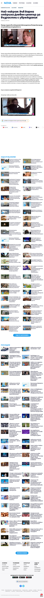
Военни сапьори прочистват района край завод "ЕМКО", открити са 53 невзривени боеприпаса (15, 276)
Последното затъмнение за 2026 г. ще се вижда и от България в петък (15, 224)
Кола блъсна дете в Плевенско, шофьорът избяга (14, 312)
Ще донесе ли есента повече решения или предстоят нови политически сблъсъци (14, 319)
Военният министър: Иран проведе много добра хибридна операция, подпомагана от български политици (15, 328)
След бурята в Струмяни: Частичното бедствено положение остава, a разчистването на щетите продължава (15, 182)
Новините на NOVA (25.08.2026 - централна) (14, 489)
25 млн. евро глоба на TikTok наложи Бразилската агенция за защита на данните (15, 523)
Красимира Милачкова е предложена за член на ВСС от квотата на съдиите (36, 298)
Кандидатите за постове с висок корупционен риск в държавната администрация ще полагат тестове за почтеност (15, 247)
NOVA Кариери (37, 569)
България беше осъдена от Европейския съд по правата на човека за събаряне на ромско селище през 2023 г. (15, 268)
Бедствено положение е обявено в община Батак (36, 211)
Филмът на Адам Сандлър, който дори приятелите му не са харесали (15, 447)
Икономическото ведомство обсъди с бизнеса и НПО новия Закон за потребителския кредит (37, 225)
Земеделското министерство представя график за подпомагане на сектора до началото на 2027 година (15, 190)
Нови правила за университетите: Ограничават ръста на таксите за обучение (14, 285)
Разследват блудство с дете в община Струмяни (37, 260)
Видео (3, 569)
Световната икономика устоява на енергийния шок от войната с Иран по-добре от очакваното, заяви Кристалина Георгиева (36, 376)
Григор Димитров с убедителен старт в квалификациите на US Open (36, 464)
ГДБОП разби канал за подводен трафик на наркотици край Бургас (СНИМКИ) (36, 239)
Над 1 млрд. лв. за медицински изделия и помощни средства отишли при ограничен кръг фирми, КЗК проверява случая (37, 277)
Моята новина (5, 568)
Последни (4, 564)
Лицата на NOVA (16, 566)
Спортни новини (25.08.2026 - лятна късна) (14, 441)
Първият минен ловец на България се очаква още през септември (14, 305)
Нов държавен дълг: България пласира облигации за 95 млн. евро (15, 261)
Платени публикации (35, 591)
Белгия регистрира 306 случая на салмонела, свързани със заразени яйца (15, 514)
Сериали (25, 568)
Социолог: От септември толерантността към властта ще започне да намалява (14, 197)
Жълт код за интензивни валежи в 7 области (14, 173)
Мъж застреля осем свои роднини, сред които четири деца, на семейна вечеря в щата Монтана (15, 392)
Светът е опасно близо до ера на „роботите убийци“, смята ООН (15, 425)
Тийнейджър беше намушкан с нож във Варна (15, 357)
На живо (35, 3)
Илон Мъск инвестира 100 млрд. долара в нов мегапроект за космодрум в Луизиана (15, 433)
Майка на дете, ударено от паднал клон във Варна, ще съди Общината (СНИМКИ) (37, 246)
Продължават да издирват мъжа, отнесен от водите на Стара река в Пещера (37, 181)
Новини (15, 3)
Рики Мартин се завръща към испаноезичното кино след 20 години (36, 425)
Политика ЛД (13, 591)
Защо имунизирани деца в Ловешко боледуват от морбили (14, 497)
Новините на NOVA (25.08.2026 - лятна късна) (35, 441)
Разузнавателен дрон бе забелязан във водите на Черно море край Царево (14, 211)
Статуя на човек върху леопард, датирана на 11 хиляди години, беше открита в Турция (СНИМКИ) (36, 456)
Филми (25, 569)
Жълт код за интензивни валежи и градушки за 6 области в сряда (14, 291)
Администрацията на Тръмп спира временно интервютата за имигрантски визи (15, 350)
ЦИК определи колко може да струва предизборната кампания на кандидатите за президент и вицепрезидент (37, 269)
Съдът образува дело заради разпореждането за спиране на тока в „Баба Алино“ (15, 255)
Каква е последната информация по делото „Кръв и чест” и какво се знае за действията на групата (36, 365)
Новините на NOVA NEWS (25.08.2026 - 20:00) (14, 481)
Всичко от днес (5, 566)
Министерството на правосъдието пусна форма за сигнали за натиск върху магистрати (37, 232)
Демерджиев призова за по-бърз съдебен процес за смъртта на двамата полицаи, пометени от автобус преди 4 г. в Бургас (36, 320)
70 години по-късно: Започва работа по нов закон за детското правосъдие (36, 285)
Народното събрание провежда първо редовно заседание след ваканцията (37, 167)
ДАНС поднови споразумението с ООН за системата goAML (37, 305)
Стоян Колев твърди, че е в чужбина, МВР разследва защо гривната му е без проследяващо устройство (15, 299)
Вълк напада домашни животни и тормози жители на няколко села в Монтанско (36, 161)
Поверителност (7, 591)
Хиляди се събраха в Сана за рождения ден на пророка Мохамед (15, 398)
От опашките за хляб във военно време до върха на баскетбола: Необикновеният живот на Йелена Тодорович (36, 417)
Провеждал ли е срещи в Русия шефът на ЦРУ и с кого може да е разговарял (36, 357)
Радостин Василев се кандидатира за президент (36, 217)
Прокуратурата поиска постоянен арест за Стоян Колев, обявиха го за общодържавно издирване (36, 205)
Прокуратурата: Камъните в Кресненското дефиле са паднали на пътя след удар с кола (15, 233)
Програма (22, 3)
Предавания (26, 566)
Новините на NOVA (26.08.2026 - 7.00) (14, 384)
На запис (28, 3)
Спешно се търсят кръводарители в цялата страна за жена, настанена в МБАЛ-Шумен (37, 197)
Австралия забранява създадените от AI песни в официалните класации (15, 455)
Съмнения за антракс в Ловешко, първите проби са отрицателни (36, 188)
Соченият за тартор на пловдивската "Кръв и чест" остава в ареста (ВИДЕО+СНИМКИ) (36, 312)
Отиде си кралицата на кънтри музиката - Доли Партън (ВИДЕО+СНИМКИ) (15, 475)
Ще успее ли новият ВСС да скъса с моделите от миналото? (36, 327)
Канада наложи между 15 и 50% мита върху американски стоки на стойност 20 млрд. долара (36, 515)
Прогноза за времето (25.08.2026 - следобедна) (15, 238)
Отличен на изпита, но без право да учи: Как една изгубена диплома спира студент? (15, 161)
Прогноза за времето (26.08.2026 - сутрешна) (14, 166)
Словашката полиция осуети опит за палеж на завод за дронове (36, 537)
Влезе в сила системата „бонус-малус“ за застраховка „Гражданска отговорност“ (37, 292)
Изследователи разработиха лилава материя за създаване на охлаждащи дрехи (36, 433)
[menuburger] (1, 2)
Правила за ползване (19, 591)
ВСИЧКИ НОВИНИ (22, 553)
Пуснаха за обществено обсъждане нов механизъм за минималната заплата (37, 254)
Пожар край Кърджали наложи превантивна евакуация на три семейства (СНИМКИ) (14, 204)
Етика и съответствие (27, 591)
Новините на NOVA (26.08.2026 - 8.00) (35, 348)
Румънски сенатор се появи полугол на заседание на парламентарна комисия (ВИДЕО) (36, 545)
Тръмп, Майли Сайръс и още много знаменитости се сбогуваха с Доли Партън (36, 448)
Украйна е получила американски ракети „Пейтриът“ (15, 544)
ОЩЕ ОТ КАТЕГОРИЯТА (22, 335)
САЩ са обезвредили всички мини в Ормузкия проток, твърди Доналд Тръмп (36, 391)
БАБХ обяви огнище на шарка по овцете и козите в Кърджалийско (15, 217)
